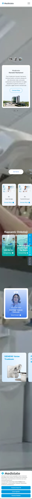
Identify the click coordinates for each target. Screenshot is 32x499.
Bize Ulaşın (30, 260)
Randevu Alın (30, 250)
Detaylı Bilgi (16, 90)
